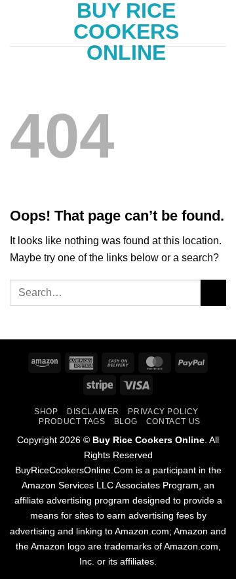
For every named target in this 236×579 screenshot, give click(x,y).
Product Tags (72, 421)
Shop (46, 411)
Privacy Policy (163, 411)
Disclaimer (93, 411)
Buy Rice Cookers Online (126, 31)
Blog (125, 421)
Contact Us (173, 421)
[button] (18, 23)
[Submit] (213, 292)
